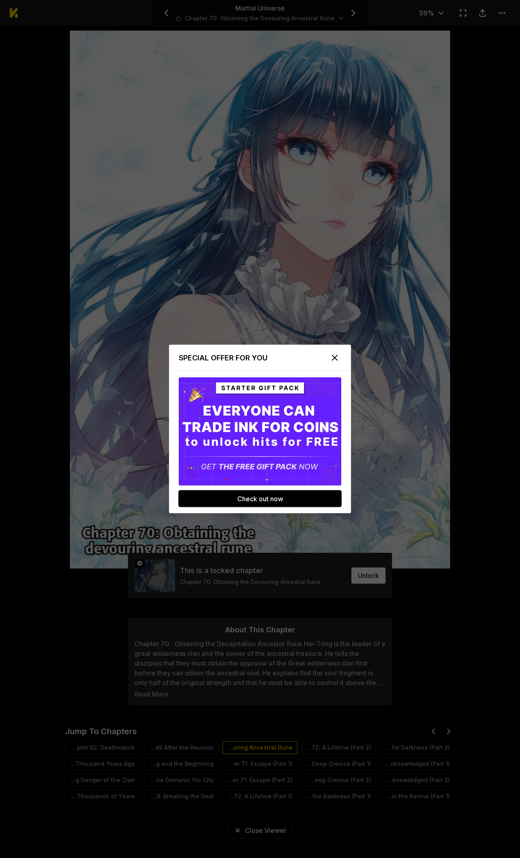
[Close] (334, 357)
